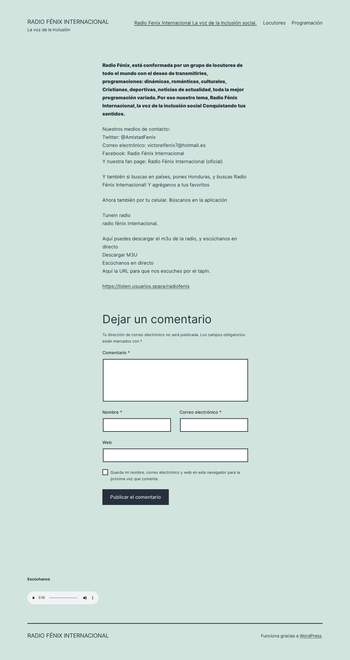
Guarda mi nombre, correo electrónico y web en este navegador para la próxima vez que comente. (175, 475)
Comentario (116, 352)
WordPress (310, 635)
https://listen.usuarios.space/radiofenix (146, 286)
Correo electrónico (200, 412)
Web (107, 442)
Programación (307, 23)
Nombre (112, 412)
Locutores (274, 23)
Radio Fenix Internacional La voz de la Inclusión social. (195, 23)
